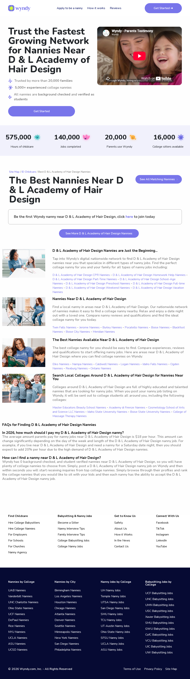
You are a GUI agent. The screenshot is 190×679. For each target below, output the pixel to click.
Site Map (14, 172)
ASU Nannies (17, 644)
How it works (96, 8)
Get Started (42, 111)
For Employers (17, 535)
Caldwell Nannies (106, 364)
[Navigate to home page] (19, 8)
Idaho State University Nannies (107, 412)
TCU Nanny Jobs (111, 620)
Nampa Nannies (82, 364)
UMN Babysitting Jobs (159, 605)
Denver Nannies (65, 620)
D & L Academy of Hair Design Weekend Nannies (98, 288)
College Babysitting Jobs (73, 540)
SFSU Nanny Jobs (112, 638)
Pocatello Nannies (136, 327)
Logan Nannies (130, 364)
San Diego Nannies (67, 644)
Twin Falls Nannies (64, 327)
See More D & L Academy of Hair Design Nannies (98, 233)
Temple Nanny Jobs (113, 596)
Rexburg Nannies (77, 368)
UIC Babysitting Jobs (158, 647)
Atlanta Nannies (65, 614)
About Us (120, 529)
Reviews (115, 8)
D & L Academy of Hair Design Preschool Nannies (98, 283)
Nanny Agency (17, 552)
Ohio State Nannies (20, 608)
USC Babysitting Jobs (159, 611)
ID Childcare (29, 172)
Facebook (162, 523)
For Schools (15, 540)
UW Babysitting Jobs (159, 652)
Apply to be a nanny (70, 8)
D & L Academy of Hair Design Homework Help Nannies (149, 275)
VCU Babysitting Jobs (159, 641)
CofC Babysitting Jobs (159, 635)
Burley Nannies (112, 327)
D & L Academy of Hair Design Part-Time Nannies (85, 279)
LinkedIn (161, 540)
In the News (122, 540)
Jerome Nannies (89, 327)
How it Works (123, 535)
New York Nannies (66, 638)
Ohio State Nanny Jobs (115, 632)
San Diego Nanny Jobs (115, 608)
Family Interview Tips (71, 535)
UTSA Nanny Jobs (112, 602)
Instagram (162, 535)
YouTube (161, 546)
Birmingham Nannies (68, 590)
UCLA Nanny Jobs (112, 644)
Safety (118, 523)
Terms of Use (132, 669)
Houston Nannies (66, 602)
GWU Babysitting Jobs (160, 629)
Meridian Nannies (104, 332)
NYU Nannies (16, 632)
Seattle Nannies (65, 626)
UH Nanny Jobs (111, 590)
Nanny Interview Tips (71, 529)
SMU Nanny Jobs (112, 614)
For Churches (16, 546)
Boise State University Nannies (150, 412)
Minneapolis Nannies (68, 632)
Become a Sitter (68, 523)
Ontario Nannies (101, 368)
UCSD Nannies (17, 650)
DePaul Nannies (18, 620)
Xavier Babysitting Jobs (160, 617)
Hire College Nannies (21, 529)
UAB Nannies (17, 590)
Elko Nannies (61, 364)
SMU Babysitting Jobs (159, 623)
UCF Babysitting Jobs (159, 593)
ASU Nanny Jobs (111, 650)
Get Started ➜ (163, 8)
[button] (139, 56)
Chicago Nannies (65, 608)
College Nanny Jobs (70, 546)
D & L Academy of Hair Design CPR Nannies (81, 275)
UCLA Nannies (17, 638)
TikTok (160, 529)
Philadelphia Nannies (68, 650)
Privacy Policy (153, 669)
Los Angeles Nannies (68, 596)
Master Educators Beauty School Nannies (79, 408)
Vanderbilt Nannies (20, 596)
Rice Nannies (16, 626)
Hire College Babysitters (24, 523)
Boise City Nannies (78, 332)
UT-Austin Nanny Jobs (115, 626)
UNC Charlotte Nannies (23, 602)
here (129, 217)
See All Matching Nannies (157, 179)
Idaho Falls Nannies (155, 364)
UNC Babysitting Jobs (159, 599)
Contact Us (121, 546)
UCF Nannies (16, 614)
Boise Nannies (160, 327)
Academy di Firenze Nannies (127, 408)
